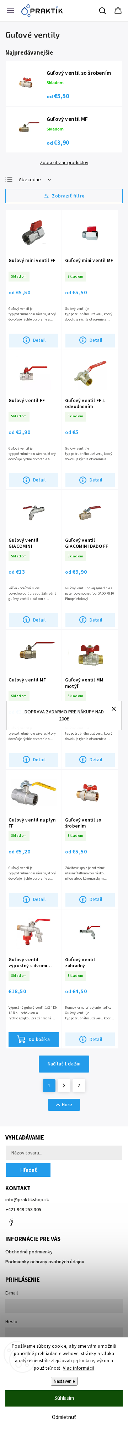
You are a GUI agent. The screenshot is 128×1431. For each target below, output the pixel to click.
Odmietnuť (64, 1417)
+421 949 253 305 (23, 1209)
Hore (67, 1104)
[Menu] (10, 11)
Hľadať (28, 1170)
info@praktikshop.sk (27, 1199)
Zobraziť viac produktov (64, 162)
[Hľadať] (102, 10)
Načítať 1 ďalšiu (64, 1064)
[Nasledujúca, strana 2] (64, 1085)
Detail (39, 340)
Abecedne (30, 179)
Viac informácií (79, 1368)
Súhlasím (64, 1398)
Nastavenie (64, 1381)
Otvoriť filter (64, 196)
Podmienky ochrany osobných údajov (44, 1261)
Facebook (10, 1222)
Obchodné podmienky (29, 1251)
